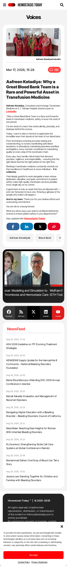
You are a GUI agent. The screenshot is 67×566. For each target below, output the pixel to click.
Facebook (8, 316)
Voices (33, 17)
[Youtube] (58, 311)
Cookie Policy (24, 562)
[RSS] (21, 311)
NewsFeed (16, 329)
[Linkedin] (46, 311)
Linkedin (46, 316)
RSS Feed (21, 316)
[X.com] (33, 311)
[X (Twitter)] (40, 226)
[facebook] (13, 226)
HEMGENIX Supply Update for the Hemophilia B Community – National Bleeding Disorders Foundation (31, 364)
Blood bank (45, 237)
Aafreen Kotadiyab (20, 237)
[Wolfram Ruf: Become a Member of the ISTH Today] (33, 269)
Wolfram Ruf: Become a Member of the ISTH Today (30, 292)
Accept (33, 555)
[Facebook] (9, 311)
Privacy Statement (39, 562)
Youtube (58, 316)
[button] (62, 526)
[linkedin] (26, 226)
